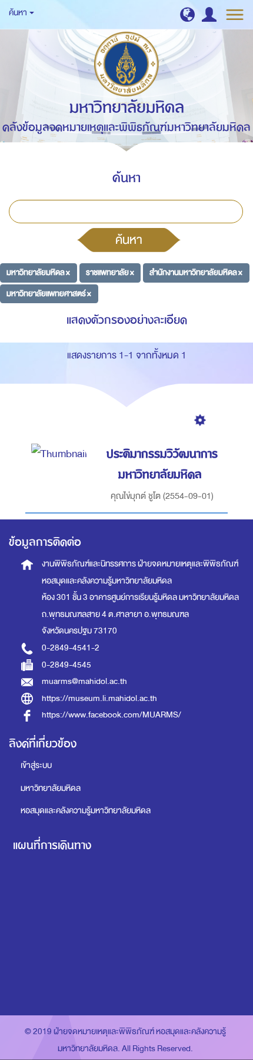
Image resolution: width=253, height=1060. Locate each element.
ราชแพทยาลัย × (110, 272)
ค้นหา (128, 239)
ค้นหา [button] (18, 12)
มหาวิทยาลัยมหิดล (51, 788)
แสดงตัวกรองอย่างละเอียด (126, 320)
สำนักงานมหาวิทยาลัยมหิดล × (195, 272)
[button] (187, 14)
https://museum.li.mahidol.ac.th (99, 698)
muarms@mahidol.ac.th (84, 681)
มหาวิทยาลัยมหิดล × (38, 272)
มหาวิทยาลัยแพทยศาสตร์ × (48, 293)
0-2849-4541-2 (70, 647)
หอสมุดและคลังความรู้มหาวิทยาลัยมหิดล (86, 810)
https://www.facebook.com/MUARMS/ (111, 714)
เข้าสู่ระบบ (36, 765)
